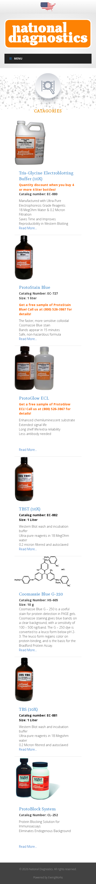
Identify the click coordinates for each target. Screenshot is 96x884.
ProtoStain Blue (34, 287)
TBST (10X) (29, 509)
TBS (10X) (28, 709)
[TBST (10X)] (24, 479)
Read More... (28, 228)
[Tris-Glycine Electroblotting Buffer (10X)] (30, 143)
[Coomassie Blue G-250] (42, 571)
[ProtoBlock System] (38, 778)
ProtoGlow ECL (34, 398)
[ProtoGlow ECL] (34, 368)
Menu (18, 58)
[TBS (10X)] (24, 679)
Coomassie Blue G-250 (41, 594)
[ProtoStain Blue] (24, 257)
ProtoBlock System (37, 808)
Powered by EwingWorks (48, 877)
